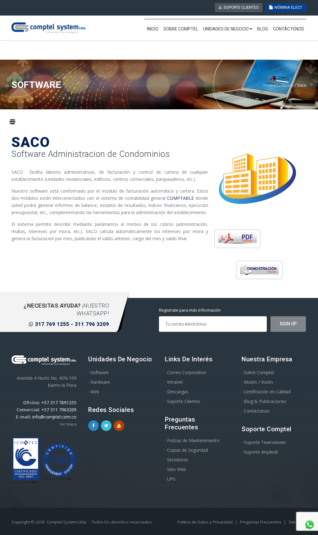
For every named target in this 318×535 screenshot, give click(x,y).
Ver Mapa (68, 424)
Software (285, 85)
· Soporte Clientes (182, 401)
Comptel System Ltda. (67, 522)
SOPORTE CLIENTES (240, 7)
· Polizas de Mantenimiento (192, 440)
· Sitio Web (175, 469)
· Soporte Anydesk (260, 452)
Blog (262, 28)
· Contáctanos (256, 411)
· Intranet (174, 382)
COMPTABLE (181, 198)
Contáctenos (288, 28)
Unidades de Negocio (226, 28)
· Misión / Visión (257, 382)
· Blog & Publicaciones (264, 401)
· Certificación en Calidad (266, 392)
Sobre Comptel (180, 28)
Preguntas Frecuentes (261, 522)
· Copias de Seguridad (186, 450)
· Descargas (177, 392)
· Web (93, 392)
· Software (98, 372)
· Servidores (176, 460)
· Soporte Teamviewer (264, 442)
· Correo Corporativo (185, 372)
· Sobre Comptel (258, 372)
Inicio (152, 28)
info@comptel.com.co (54, 417)
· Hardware (99, 382)
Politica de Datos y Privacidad (205, 522)
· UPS (170, 479)
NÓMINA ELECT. (288, 7)
